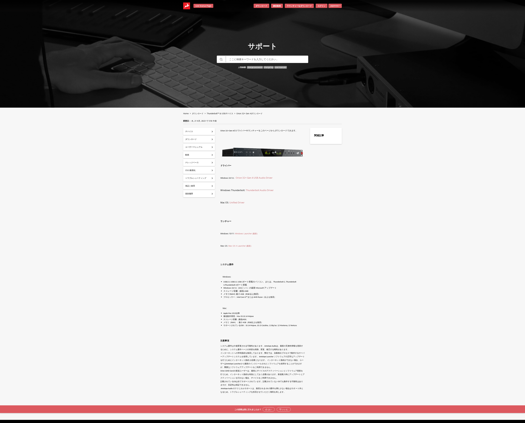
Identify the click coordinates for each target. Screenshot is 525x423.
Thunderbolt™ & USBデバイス (220, 113)
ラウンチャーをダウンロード (299, 6)
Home (186, 113)
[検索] (221, 59)
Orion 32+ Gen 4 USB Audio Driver (254, 177)
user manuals (280, 67)
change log (268, 67)
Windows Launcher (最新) (246, 233)
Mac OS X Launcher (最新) (240, 246)
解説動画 (277, 6)
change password (255, 67)
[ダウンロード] (257, 181)
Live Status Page (203, 6)
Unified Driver (237, 202)
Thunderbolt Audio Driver (260, 190)
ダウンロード (261, 6)
